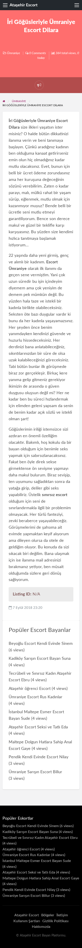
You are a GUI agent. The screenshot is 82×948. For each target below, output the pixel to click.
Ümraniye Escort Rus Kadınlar (35, 697)
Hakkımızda (41, 927)
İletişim (62, 915)
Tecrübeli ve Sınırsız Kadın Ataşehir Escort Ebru (40, 838)
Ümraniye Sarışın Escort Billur (35, 772)
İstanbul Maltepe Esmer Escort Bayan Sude (37, 861)
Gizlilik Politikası (55, 921)
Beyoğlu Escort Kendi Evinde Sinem (41, 643)
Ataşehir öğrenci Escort (30, 688)
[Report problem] (39, 85)
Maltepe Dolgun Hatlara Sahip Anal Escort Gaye (41, 878)
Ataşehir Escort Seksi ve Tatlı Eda (38, 727)
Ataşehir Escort (24, 5)
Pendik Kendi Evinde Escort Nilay (38, 757)
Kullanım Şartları (26, 921)
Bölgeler (47, 915)
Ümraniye (13, 53)
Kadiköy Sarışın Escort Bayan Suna (40, 658)
